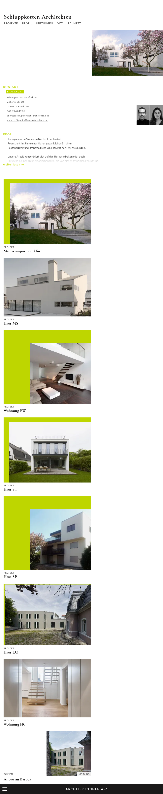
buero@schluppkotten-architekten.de (28, 115)
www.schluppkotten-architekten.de (27, 120)
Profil (27, 23)
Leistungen (44, 23)
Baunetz (74, 23)
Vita (60, 23)
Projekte (11, 23)
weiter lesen (12, 164)
